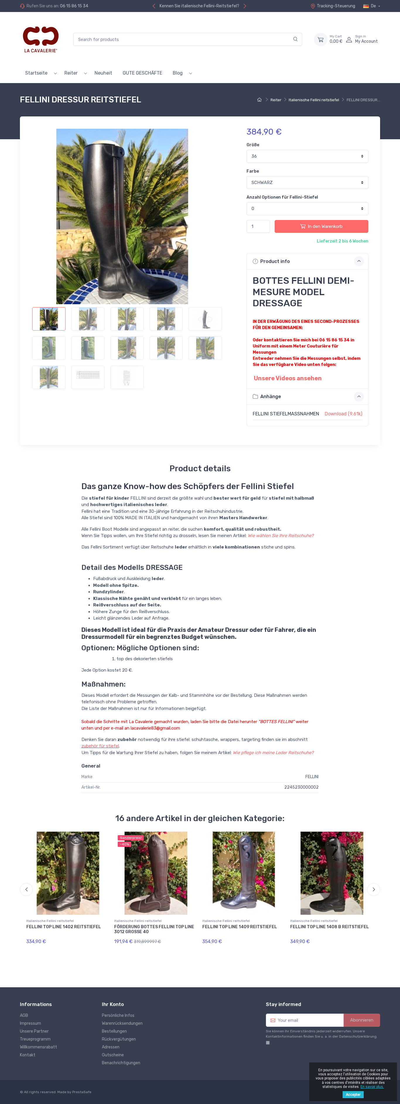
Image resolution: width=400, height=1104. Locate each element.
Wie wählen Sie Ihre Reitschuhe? (281, 535)
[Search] (295, 39)
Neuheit (103, 73)
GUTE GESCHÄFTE (142, 73)
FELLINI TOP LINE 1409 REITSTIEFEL (239, 926)
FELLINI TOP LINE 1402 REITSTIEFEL (63, 926)
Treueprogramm (35, 1039)
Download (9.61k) (343, 414)
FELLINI (312, 776)
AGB (24, 1015)
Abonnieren (361, 1020)
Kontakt (27, 1055)
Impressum (30, 1023)
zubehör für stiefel (100, 746)
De (373, 6)
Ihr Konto (113, 1004)
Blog (178, 73)
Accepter (353, 1095)
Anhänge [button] (270, 396)
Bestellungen (114, 1031)
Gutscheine (113, 1055)
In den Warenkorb (325, 226)
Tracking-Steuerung (336, 6)
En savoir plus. (372, 1087)
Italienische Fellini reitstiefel (50, 921)
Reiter (71, 73)
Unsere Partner (34, 1031)
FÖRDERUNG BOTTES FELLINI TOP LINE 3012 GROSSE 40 (154, 929)
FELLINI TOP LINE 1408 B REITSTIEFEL (329, 926)
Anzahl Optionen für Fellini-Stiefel (282, 197)
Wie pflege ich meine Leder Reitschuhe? (273, 752)
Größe (253, 144)
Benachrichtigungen (121, 1062)
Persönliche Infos (118, 1015)
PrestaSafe (81, 1092)
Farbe (253, 171)
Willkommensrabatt (38, 1047)
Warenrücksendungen (122, 1023)
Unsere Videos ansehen (288, 378)
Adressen (110, 1047)
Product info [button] (274, 261)
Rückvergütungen (119, 1039)
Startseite (36, 73)
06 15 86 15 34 (74, 6)
